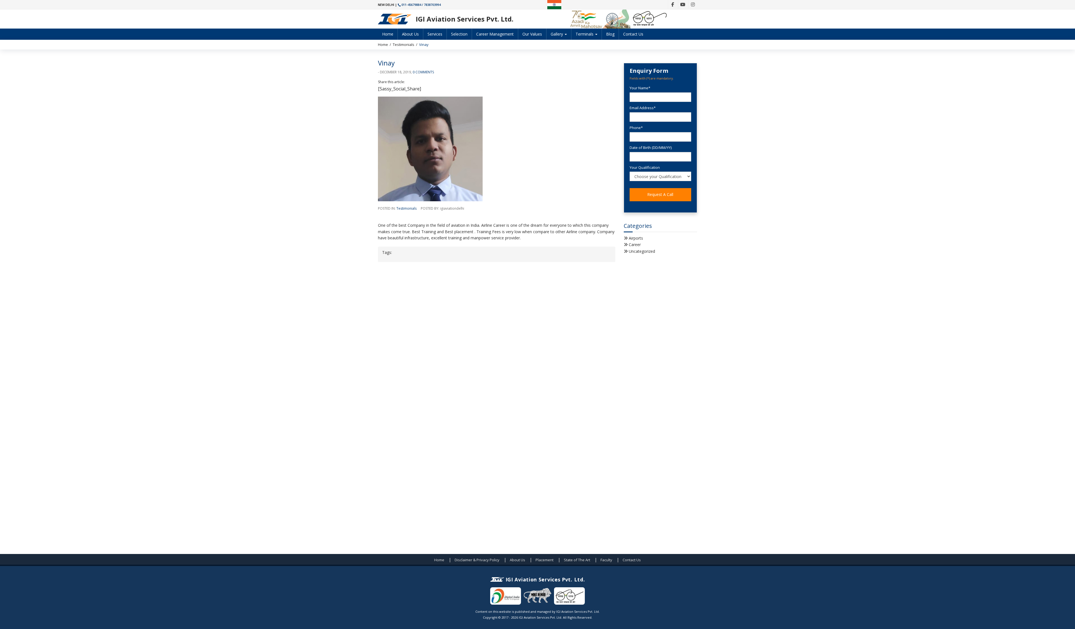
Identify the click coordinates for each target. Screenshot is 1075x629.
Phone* (636, 127)
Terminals (585, 34)
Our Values (532, 34)
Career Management (495, 34)
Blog (610, 34)
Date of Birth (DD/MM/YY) (651, 147)
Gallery (557, 34)
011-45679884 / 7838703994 (421, 5)
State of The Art (577, 559)
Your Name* (640, 87)
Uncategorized (642, 251)
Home (387, 34)
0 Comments (423, 72)
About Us (410, 34)
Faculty (606, 559)
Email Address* (643, 107)
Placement (544, 559)
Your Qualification (645, 167)
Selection (459, 34)
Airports (636, 238)
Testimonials (403, 44)
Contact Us (633, 34)
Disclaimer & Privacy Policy (477, 559)
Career (635, 244)
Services (434, 34)
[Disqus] (496, 338)
